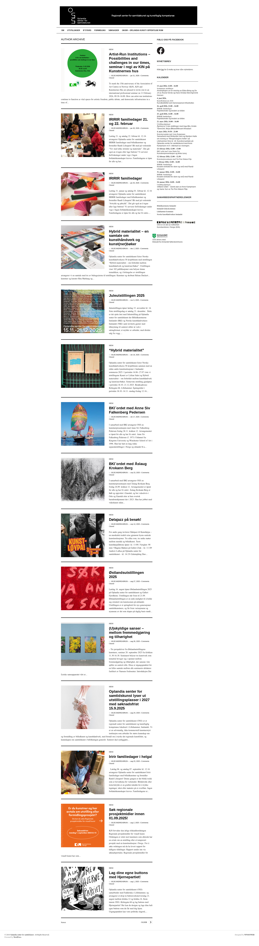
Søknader (114, 30)
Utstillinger (73, 30)
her (162, 70)
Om (62, 30)
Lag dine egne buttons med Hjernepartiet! (128, 875)
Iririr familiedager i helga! (130, 757)
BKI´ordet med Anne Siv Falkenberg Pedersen (129, 410)
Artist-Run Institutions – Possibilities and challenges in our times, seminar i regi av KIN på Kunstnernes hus (129, 62)
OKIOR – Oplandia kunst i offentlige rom (142, 30)
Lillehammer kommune (165, 211)
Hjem (111, 49)
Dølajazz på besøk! (125, 519)
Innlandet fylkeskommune (166, 208)
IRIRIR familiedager (125, 178)
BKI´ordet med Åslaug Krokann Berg (128, 466)
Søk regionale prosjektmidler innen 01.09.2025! (126, 814)
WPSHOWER (249, 934)
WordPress (17, 937)
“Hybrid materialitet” (126, 350)
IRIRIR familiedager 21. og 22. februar (128, 121)
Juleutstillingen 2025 (126, 295)
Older (144, 922)
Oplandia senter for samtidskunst (22, 934)
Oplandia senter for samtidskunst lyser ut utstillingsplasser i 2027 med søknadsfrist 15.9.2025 (129, 699)
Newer (63, 922)
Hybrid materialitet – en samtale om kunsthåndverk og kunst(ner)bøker (129, 237)
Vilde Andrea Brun (119, 75)
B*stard (87, 30)
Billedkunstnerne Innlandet (166, 205)
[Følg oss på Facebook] (160, 54)
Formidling (100, 30)
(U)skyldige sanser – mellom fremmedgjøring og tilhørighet (129, 632)
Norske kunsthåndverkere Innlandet (169, 214)
